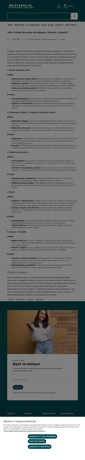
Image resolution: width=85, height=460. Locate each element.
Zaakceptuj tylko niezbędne (42, 436)
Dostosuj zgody (37, 441)
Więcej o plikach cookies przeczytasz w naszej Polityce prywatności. (24, 431)
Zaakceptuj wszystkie (39, 447)
